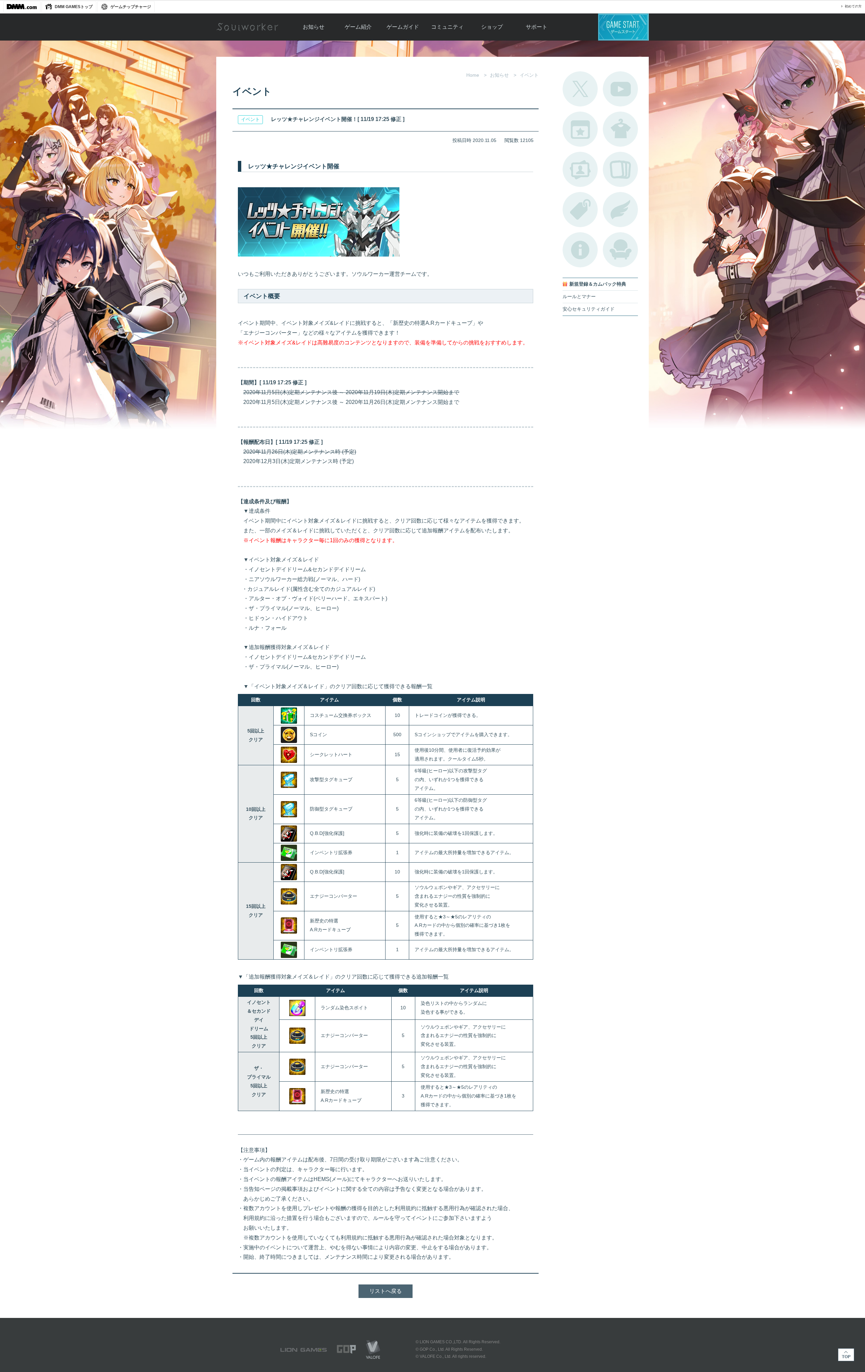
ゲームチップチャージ (130, 6)
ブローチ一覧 (620, 209)
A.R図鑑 (620, 169)
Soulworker (247, 27)
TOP (846, 1354)
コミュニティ (447, 27)
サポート (536, 27)
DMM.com (22, 6)
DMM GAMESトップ (74, 6)
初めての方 (853, 6)
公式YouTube (620, 88)
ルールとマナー (579, 296)
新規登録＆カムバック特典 (597, 284)
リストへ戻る (385, 1291)
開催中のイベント (580, 129)
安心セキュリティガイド (589, 309)
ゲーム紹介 (358, 27)
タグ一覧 (580, 209)
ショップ (492, 27)
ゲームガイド (403, 27)
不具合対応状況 (580, 249)
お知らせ (313, 27)
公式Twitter (580, 88)
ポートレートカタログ (580, 169)
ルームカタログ (620, 249)
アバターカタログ (620, 129)
